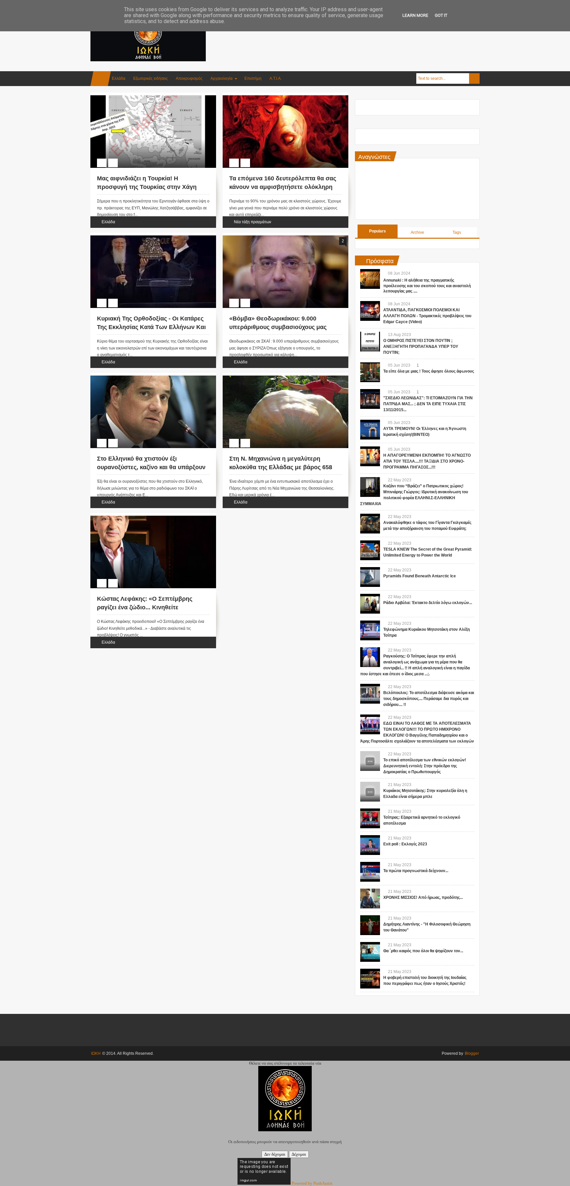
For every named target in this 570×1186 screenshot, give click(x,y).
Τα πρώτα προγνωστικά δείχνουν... (415, 870)
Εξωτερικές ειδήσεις (150, 78)
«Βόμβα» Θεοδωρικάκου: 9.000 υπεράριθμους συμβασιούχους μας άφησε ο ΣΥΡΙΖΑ (278, 326)
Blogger (472, 1053)
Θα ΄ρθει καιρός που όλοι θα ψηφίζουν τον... (423, 951)
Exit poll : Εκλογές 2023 (405, 844)
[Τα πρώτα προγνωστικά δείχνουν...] (370, 872)
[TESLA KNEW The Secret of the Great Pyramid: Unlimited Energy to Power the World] (370, 550)
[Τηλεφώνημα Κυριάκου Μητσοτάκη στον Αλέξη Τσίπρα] (370, 630)
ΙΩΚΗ (96, 1053)
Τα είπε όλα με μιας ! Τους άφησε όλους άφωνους (428, 371)
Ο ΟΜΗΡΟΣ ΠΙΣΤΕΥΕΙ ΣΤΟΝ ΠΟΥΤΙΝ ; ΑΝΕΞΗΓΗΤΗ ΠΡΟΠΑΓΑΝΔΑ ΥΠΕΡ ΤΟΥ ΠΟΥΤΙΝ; (420, 346)
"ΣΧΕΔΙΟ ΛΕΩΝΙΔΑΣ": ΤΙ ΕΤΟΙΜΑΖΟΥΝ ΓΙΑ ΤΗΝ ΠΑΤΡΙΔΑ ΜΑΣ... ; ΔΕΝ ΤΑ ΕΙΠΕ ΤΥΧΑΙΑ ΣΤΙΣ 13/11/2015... (428, 404)
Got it (441, 15)
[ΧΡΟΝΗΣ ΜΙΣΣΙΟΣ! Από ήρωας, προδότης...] (370, 898)
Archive (417, 232)
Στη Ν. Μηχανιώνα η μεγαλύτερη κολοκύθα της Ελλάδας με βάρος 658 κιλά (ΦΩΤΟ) (280, 466)
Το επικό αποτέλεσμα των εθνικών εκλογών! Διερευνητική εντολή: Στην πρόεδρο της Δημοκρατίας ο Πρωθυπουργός (424, 766)
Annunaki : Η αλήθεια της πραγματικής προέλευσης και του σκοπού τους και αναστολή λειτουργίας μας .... (427, 286)
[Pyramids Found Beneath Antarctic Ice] (370, 577)
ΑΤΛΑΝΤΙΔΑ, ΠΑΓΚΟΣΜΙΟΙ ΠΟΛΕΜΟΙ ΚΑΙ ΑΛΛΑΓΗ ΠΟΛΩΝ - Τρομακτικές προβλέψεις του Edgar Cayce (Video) (427, 316)
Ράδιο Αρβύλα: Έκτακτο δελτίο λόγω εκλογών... (427, 602)
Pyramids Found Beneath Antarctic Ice (419, 576)
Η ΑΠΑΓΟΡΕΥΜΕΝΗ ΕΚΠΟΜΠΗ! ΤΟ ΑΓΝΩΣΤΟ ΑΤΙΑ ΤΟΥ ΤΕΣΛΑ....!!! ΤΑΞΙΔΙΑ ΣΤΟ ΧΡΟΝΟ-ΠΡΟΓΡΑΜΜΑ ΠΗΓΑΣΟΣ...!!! (427, 461)
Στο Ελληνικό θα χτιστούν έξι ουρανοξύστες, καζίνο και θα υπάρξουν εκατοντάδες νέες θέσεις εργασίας (151, 466)
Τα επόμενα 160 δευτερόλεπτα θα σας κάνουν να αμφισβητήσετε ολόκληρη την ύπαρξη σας (282, 186)
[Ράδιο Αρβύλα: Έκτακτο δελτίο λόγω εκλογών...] (370, 604)
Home (100, 78)
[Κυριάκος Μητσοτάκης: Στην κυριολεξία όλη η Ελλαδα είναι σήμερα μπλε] (370, 792)
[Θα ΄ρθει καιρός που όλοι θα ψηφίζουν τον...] (370, 952)
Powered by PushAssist (312, 1183)
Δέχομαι (299, 1154)
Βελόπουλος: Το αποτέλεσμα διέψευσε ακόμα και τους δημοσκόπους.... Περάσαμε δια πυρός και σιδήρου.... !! (428, 698)
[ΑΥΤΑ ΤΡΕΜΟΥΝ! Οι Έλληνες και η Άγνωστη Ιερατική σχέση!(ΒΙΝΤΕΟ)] (370, 430)
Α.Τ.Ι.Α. (275, 78)
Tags (457, 232)
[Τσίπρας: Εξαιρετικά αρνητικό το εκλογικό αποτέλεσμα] (370, 818)
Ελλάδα (118, 78)
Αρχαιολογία (221, 78)
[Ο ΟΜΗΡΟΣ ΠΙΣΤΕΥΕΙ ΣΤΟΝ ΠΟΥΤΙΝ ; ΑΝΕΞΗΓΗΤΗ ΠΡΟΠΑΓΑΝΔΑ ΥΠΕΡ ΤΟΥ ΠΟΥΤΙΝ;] (370, 341)
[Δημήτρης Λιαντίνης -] (370, 925)
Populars (377, 231)
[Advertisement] (359, 32)
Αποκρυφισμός (189, 78)
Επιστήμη (253, 78)
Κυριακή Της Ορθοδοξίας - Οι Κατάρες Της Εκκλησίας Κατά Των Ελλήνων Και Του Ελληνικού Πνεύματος (151, 326)
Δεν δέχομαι (274, 1154)
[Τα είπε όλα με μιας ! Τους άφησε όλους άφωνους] (370, 372)
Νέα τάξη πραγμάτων (252, 222)
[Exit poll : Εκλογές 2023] (370, 845)
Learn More (415, 15)
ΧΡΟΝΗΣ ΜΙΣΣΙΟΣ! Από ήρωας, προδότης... (423, 897)
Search (474, 78)
